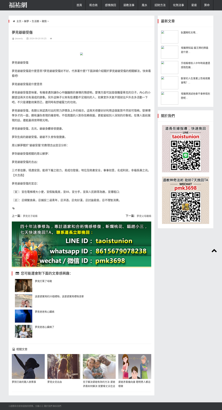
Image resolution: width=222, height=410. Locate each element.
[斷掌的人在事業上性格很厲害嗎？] (169, 82)
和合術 (93, 5)
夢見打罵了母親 (43, 281)
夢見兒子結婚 (30, 216)
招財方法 (160, 5)
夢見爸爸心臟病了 (44, 327)
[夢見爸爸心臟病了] (23, 331)
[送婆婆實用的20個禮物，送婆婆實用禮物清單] (23, 300)
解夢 (26, 21)
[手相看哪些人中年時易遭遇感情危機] (169, 67)
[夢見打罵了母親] (23, 285)
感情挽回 (110, 5)
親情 (44, 21)
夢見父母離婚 (144, 216)
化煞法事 (178, 5)
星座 (194, 5)
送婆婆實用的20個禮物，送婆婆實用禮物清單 (59, 296)
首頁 (79, 5)
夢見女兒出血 (54, 381)
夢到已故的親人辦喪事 (24, 381)
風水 (144, 5)
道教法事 (128, 5)
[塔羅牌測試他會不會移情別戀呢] (169, 98)
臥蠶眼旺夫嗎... (189, 32)
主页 (18, 21)
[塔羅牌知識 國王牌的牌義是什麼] (169, 52)
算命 (207, 5)
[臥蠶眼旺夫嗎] (169, 36)
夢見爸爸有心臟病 (44, 311)
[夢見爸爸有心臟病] (23, 316)
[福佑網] (26, 5)
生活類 (35, 21)
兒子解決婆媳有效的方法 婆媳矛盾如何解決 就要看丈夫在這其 (99, 386)
